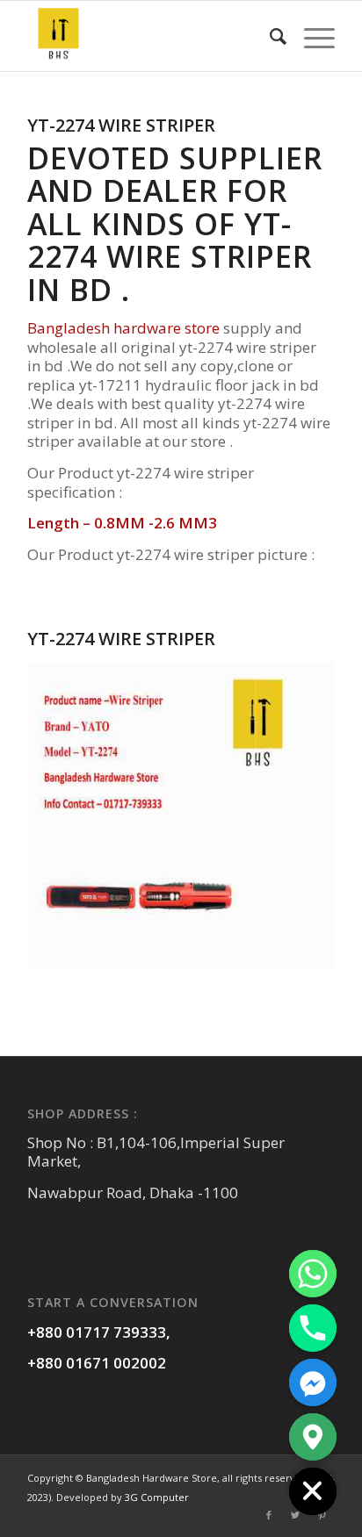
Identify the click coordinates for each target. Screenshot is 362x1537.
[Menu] (310, 36)
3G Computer (157, 1497)
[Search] (269, 36)
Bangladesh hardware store (123, 328)
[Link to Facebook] (269, 1515)
